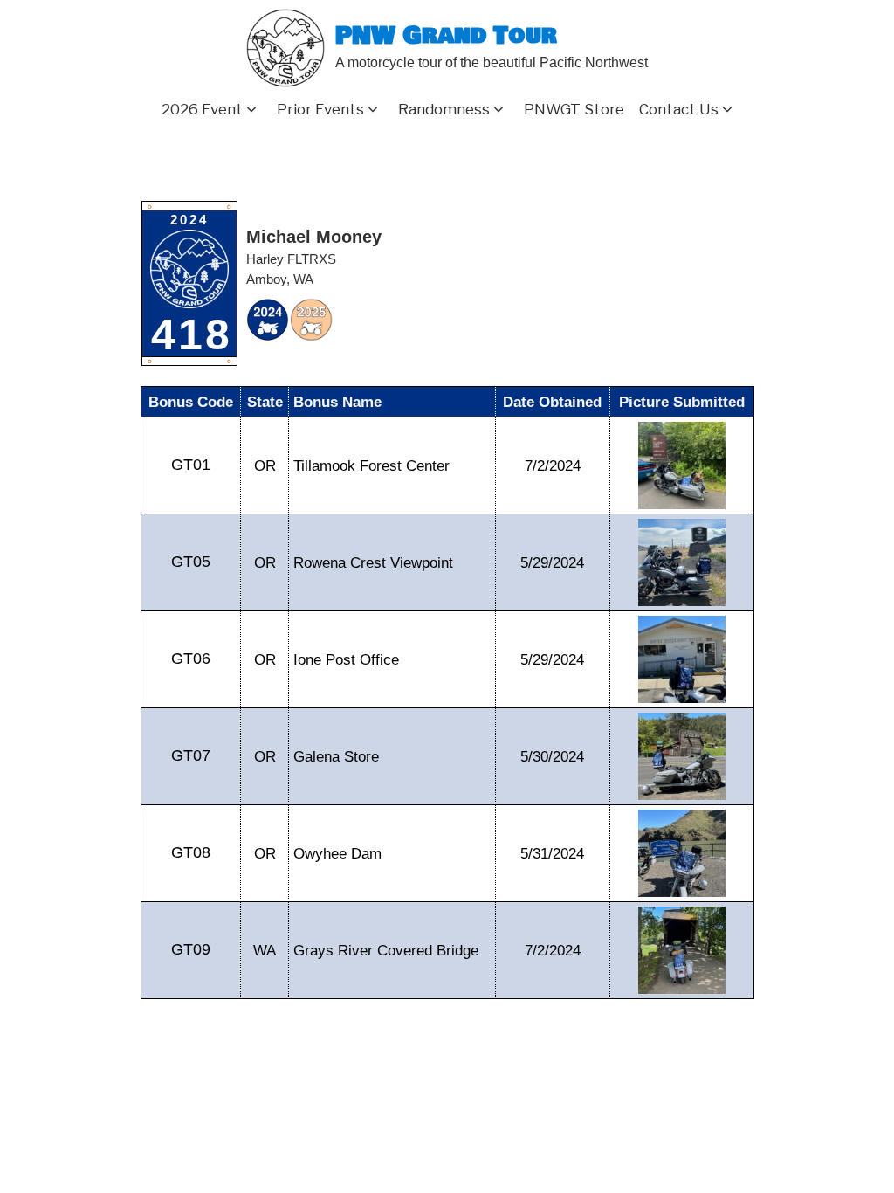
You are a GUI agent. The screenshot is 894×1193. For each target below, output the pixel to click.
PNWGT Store (574, 109)
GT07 (190, 755)
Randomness (444, 109)
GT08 (190, 852)
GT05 (190, 561)
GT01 (190, 464)
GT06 (190, 658)
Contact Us (679, 109)
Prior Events (320, 109)
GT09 (190, 949)
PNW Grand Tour (446, 36)
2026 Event (202, 109)
